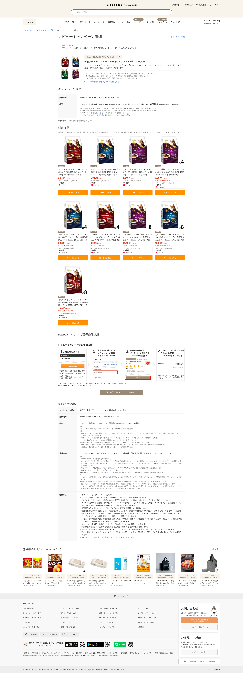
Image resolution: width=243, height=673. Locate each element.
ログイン (216, 23)
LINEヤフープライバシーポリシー (50, 669)
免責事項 (99, 669)
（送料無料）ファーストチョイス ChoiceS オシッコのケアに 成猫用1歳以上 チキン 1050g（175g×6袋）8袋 (137, 237)
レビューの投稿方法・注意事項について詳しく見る (101, 82)
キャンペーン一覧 (46, 30)
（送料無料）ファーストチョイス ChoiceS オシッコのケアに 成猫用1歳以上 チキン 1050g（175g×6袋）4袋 (170, 172)
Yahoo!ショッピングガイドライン (115, 669)
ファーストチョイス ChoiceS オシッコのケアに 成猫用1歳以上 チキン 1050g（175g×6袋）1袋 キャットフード (137, 172)
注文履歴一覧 (113, 78)
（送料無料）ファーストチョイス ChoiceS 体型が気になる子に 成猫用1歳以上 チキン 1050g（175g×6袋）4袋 (73, 237)
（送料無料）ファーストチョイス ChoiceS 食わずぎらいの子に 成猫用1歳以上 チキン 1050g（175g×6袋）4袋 (105, 237)
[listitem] (42, 608)
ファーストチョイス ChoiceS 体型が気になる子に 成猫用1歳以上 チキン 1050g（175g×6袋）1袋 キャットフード (104, 172)
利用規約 (91, 669)
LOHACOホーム (29, 30)
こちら (102, 113)
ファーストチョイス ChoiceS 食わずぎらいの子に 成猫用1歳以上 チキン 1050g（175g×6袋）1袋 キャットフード (72, 172)
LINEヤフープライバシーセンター (75, 669)
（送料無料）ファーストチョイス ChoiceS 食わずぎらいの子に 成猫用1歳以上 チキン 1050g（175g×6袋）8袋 (73, 302)
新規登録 (207, 23)
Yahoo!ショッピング (30, 669)
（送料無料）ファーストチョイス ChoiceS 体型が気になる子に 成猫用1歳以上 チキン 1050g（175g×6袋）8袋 (170, 237)
